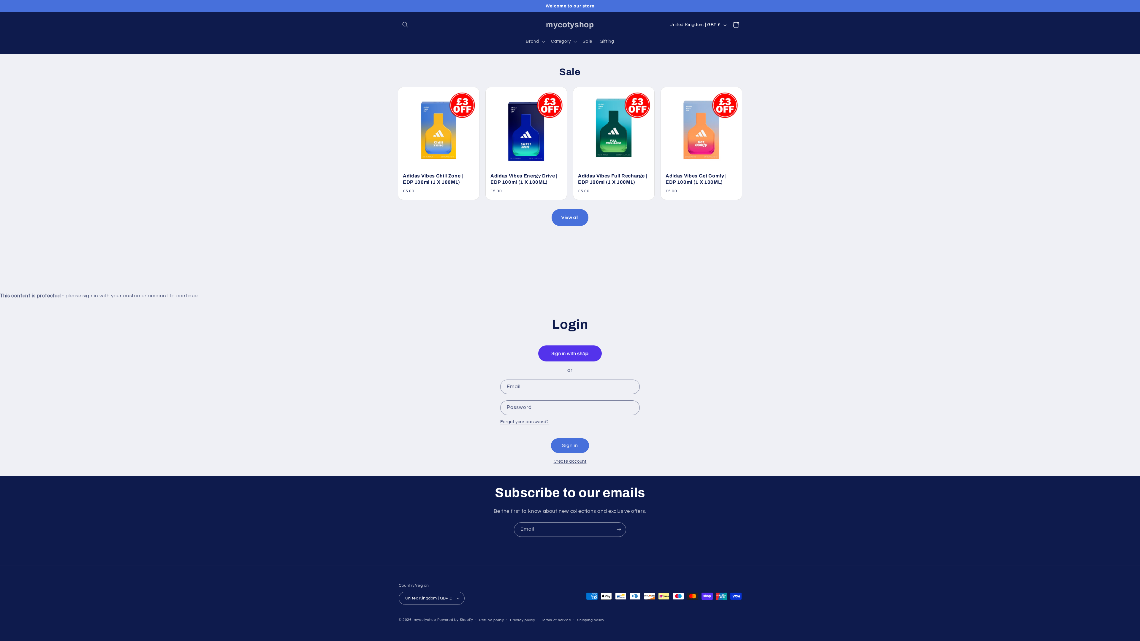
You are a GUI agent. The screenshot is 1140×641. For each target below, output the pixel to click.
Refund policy (491, 620)
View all (570, 217)
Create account (570, 461)
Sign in (570, 445)
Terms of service (556, 620)
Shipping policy (590, 620)
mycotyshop (425, 619)
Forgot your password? (524, 422)
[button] (405, 25)
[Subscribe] (619, 529)
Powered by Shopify (455, 619)
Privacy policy (522, 620)
